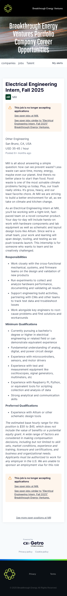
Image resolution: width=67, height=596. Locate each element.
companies (8, 63)
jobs (21, 63)
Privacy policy (25, 551)
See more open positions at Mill (33, 517)
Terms (53, 574)
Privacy (32, 574)
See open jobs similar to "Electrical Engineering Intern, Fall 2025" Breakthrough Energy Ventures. (33, 124)
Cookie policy (41, 551)
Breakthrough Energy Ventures (47, 8)
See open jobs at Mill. (26, 115)
